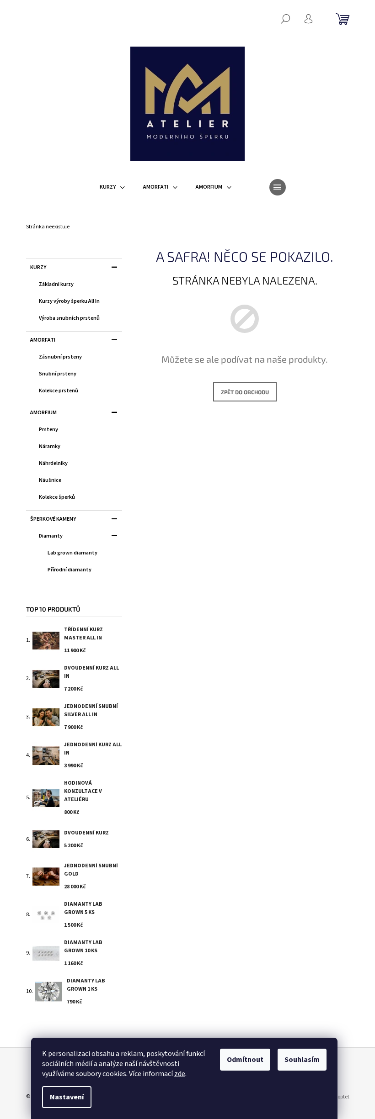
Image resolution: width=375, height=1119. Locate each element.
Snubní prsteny (57, 374)
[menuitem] (112, 187)
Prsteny (48, 429)
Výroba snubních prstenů (69, 318)
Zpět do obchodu (245, 392)
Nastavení (67, 1097)
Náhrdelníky (53, 463)
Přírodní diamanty (69, 570)
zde (179, 1074)
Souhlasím (302, 1060)
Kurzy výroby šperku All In (69, 301)
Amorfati (42, 340)
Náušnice (50, 480)
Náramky (49, 446)
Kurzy (38, 267)
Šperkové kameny (53, 519)
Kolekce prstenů (58, 391)
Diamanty (51, 536)
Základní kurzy (56, 284)
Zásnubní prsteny (60, 357)
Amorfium (43, 413)
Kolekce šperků (57, 497)
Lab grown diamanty (72, 553)
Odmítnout (245, 1060)
